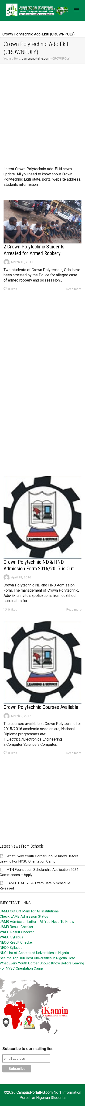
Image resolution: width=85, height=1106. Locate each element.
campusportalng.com (36, 58)
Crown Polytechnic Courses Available (41, 707)
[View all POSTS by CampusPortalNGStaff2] (6, 262)
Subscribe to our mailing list (27, 1049)
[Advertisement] (42, 108)
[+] (42, 221)
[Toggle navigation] (76, 10)
